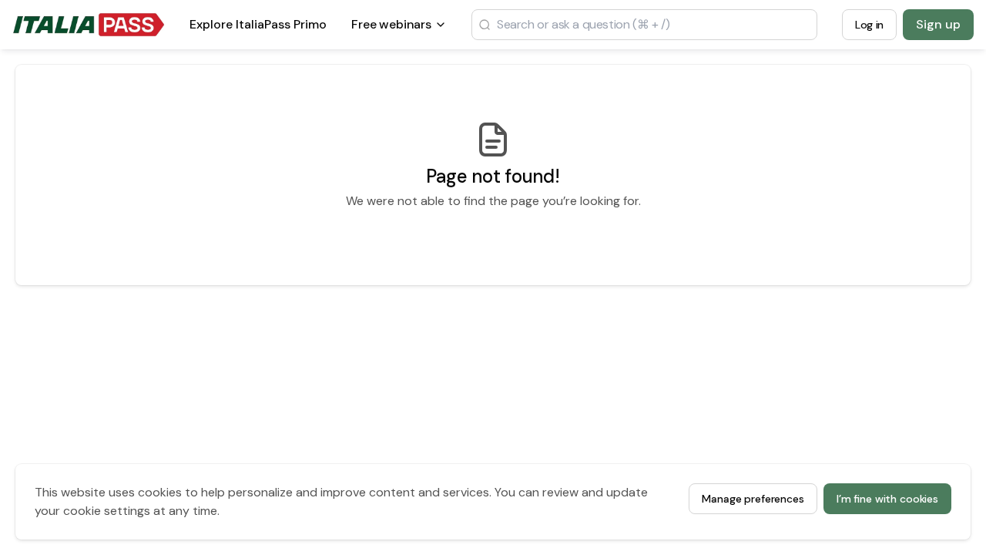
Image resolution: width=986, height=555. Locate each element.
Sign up (938, 24)
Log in (869, 25)
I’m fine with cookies (887, 499)
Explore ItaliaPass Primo (258, 29)
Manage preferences (752, 499)
